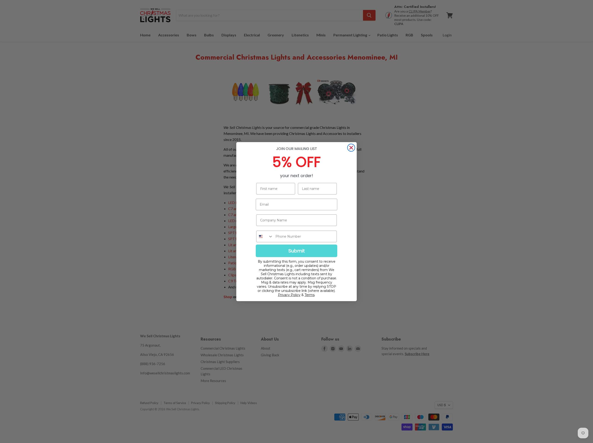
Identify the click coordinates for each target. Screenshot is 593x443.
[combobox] (264, 236)
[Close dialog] (351, 147)
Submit (296, 251)
